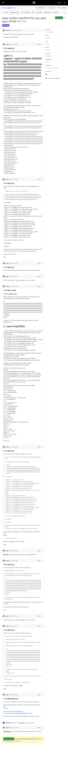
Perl (4, 8)
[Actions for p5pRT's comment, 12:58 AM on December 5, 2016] (42, 179)
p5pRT (7, 30)
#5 (5, 99)
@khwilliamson (12, 698)
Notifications (42, 7)
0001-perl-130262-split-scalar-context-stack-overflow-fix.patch (22, 270)
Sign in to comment (15, 741)
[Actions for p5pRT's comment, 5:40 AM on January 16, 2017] (42, 561)
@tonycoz (11, 183)
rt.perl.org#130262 (16, 34)
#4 (5, 97)
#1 (4, 92)
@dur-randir (11, 290)
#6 (5, 102)
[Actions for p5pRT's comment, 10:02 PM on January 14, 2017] (42, 286)
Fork (51, 7)
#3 (5, 95)
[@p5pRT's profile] (4, 30)
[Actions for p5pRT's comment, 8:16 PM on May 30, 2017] (42, 695)
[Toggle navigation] (3, 2)
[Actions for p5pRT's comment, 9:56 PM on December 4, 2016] (42, 44)
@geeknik (10, 48)
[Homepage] (34, 2)
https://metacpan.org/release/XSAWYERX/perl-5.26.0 (17, 713)
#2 (4, 94)
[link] (8, 723)
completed (22, 722)
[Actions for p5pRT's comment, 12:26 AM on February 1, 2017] (42, 626)
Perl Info (7, 441)
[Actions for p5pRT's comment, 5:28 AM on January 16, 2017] (42, 447)
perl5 (10, 8)
